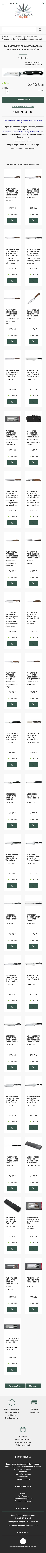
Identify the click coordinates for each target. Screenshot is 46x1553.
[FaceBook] (31, 112)
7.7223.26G (31, 1105)
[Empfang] (23, 11)
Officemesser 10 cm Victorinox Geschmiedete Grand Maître (12, 797)
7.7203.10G (9, 803)
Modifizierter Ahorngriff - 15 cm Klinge (12, 684)
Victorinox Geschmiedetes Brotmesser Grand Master (33, 252)
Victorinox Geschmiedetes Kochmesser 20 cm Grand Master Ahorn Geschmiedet (33, 192)
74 (12, 571)
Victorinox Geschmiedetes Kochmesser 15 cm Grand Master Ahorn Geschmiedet (33, 313)
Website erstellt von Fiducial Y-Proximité (23, 1547)
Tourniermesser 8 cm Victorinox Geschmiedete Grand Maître (23, 48)
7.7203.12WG (10, 863)
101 (12, 208)
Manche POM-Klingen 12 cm (12, 1348)
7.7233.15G (9, 1166)
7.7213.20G (9, 924)
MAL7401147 (10, 1226)
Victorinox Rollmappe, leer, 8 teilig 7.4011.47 (11, 1220)
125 (12, 329)
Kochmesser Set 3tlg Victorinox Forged (33, 1280)
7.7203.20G (31, 924)
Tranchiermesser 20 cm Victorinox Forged (33, 918)
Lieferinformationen (23, 1474)
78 (12, 1176)
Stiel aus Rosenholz (30, 562)
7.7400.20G (31, 198)
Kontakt (23, 1493)
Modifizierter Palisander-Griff (12, 199)
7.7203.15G (31, 863)
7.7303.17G (31, 1045)
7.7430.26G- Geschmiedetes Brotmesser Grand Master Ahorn (12, 313)
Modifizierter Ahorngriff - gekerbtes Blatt (11, 563)
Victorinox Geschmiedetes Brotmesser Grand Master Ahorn (12, 252)
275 (33, 1237)
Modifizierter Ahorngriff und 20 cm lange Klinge (12, 502)
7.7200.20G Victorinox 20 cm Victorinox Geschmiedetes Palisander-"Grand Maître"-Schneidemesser (12, 192)
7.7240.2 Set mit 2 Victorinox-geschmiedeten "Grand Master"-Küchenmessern (12, 1281)
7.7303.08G (9, 742)
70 (33, 632)
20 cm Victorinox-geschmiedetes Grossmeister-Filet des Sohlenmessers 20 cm (12, 494)
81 (33, 1176)
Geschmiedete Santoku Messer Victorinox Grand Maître (33, 1039)
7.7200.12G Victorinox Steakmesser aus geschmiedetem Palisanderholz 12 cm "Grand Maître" (33, 676)
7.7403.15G (9, 984)
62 (12, 813)
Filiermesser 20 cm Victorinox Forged (11, 917)
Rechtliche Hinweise (23, 1501)
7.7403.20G (31, 984)
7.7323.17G (9, 1105)
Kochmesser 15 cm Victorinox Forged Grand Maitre (12, 978)
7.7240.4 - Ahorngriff (30, 1227)
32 (12, 1237)
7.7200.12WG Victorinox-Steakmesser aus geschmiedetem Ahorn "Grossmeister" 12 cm (12, 555)
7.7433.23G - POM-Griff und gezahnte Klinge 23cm (33, 260)
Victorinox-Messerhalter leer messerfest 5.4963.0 (33, 434)
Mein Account (23, 1496)
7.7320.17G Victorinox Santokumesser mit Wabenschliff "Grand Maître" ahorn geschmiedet (12, 615)
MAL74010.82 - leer (33, 1166)
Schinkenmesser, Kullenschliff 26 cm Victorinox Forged (33, 1099)
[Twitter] (22, 112)
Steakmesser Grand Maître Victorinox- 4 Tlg (33, 1220)
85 (33, 571)
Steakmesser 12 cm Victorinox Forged (33, 796)
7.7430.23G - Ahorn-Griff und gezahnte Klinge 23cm (12, 260)
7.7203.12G (31, 803)
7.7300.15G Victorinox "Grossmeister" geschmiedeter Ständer (11, 676)
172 (12, 1297)
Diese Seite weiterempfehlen (23, 106)
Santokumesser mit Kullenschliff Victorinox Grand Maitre (12, 1099)
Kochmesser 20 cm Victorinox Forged (33, 977)
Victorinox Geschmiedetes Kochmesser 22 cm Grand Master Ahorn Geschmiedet (12, 373)
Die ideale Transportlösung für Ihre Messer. (33, 442)
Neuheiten (23, 1472)
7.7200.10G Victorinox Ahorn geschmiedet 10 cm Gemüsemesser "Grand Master (33, 615)
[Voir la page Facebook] (23, 1541)
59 (12, 753)
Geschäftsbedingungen (23, 1499)
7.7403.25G (9, 1045)
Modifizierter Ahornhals (31, 622)
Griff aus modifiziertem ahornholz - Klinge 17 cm (12, 623)
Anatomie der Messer (23, 1469)
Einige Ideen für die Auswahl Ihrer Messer (23, 1464)
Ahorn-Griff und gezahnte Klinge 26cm (12, 321)
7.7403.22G (31, 379)
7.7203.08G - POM (33, 742)
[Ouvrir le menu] (3, 3)
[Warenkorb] (43, 3)
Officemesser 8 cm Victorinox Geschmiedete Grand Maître (33, 736)
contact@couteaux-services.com (24, 1525)
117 (33, 208)
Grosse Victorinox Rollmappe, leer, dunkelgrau (33, 1160)
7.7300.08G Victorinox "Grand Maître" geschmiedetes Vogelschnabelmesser (33, 494)
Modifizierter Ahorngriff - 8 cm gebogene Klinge (33, 502)
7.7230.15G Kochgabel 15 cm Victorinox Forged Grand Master (33, 555)
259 (33, 1297)
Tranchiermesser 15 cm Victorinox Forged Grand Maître (33, 857)
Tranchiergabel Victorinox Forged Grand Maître (12, 1160)
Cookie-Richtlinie (23, 1479)
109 (12, 269)
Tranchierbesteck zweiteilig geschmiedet (12, 442)
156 (12, 450)
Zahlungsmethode (23, 1477)
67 (33, 511)
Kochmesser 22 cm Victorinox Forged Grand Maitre (33, 373)
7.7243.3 (30, 1287)
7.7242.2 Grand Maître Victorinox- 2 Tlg (12, 1340)
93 (33, 329)
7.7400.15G (31, 319)
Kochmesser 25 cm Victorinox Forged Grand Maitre (12, 1039)
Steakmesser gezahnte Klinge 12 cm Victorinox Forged (12, 857)
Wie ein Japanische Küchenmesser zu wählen (23, 1467)
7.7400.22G (9, 379)
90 (33, 450)
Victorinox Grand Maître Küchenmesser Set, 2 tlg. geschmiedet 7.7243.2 (12, 434)
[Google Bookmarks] (26, 112)
